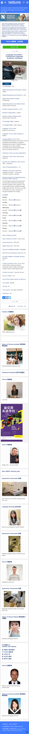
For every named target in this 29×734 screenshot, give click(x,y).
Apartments (21, 8)
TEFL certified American (8, 332)
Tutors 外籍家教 (7, 379)
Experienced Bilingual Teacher (10, 638)
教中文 (23, 10)
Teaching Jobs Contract (16, 730)
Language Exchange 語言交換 (7, 10)
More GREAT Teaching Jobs (11, 471)
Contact (8, 730)
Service (4, 730)
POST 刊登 (15, 47)
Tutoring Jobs (15, 8)
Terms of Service (21, 728)
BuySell (25, 8)
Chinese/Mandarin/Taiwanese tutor (11, 366)
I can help (4, 399)
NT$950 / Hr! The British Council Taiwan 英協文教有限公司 (14, 36)
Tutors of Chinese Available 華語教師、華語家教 (14, 345)
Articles (2, 12)
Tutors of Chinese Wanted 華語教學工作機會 (14, 617)
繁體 (5, 12)
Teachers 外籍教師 (8, 312)
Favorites (14, 51)
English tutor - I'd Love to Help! (10, 465)
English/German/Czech (8, 582)
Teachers (10, 8)
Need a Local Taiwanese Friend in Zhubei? (13, 527)
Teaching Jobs (4, 8)
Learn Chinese (18, 10)
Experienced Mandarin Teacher (10, 715)
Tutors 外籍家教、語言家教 (14, 41)
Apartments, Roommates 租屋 (11, 478)
